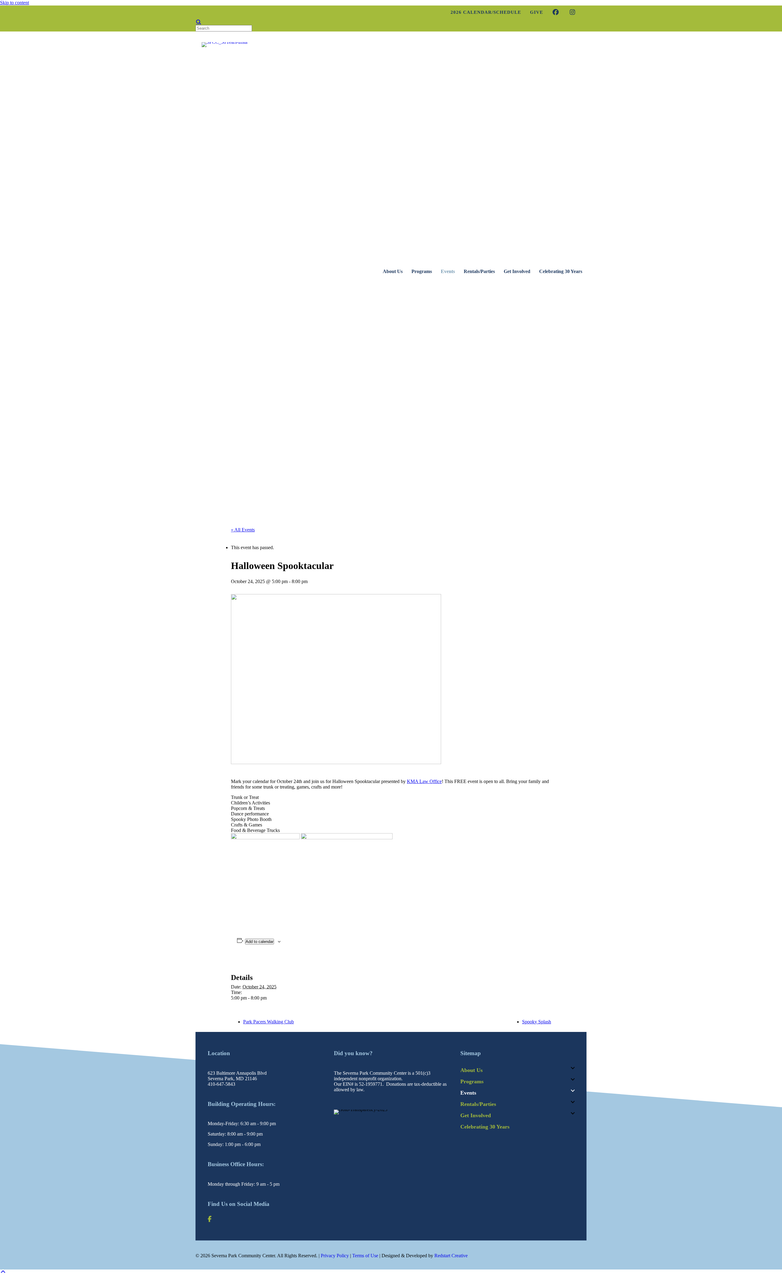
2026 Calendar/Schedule (486, 12)
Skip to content (14, 2)
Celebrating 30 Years (560, 271)
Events (448, 271)
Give (536, 12)
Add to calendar (259, 941)
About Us (393, 271)
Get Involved (517, 271)
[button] (572, 1068)
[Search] (199, 22)
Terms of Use (365, 1255)
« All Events (243, 529)
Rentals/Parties (479, 271)
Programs (421, 271)
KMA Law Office (424, 781)
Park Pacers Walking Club (268, 1021)
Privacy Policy (335, 1255)
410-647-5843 (221, 1084)
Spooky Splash (536, 1021)
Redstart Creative (451, 1255)
